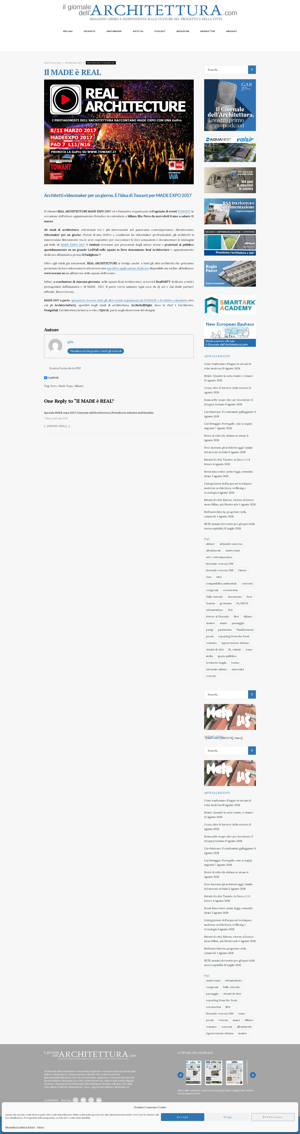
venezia (211, 676)
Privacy (40, 1127)
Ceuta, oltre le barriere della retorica (226, 388)
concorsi (247, 583)
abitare (210, 544)
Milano (79, 386)
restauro (211, 643)
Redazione (183, 31)
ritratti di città (215, 649)
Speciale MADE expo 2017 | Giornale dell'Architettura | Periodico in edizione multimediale (99, 412)
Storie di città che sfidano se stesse (225, 435)
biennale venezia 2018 (219, 570)
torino (235, 662)
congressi (212, 590)
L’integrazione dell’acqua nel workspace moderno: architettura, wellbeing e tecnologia (228, 488)
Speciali (68, 31)
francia (210, 603)
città (219, 577)
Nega (227, 1117)
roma (248, 649)
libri (236, 616)
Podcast (160, 31)
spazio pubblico (227, 656)
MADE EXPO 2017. (73, 244)
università (238, 669)
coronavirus (230, 590)
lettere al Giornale (217, 616)
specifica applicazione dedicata (128, 268)
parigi (209, 629)
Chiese (242, 570)
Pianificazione (245, 629)
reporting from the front (233, 636)
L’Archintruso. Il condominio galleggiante (229, 412)
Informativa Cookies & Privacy (20, 1127)
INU (230, 610)
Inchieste (89, 31)
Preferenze (273, 1117)
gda (58, 63)
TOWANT (184, 211)
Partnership (114, 31)
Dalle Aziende (214, 596)
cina (208, 577)
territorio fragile (216, 662)
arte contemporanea (219, 557)
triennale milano (216, 669)
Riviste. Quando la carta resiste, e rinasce (228, 376)
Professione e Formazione (101, 63)
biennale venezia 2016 (220, 563)
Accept (183, 1117)
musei (223, 623)
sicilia (209, 656)
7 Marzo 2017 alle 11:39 (55, 418)
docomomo (235, 596)
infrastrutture (214, 610)
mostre (210, 623)
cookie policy (85, 1114)
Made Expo (65, 386)
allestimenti (213, 550)
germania (226, 603)
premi (210, 636)
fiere (54, 386)
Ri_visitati (234, 649)
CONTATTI (51, 1100)
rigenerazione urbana (235, 643)
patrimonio (225, 629)
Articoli (138, 31)
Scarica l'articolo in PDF (64, 368)
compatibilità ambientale (221, 583)
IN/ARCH (242, 603)
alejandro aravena (231, 544)
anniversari (233, 550)
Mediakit (231, 31)
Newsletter (207, 31)
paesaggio (238, 623)
